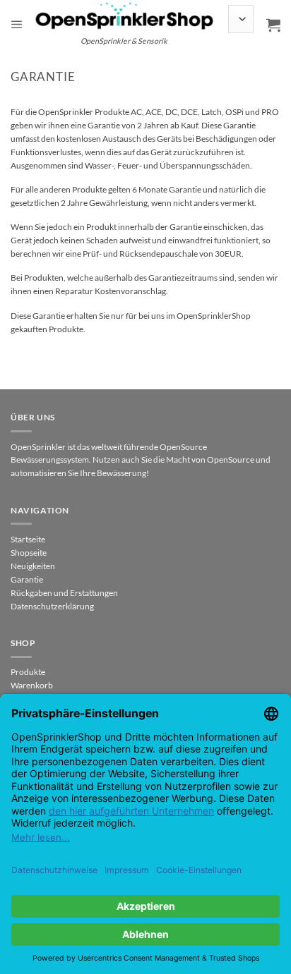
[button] (17, 24)
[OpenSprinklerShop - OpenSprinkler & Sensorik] (124, 15)
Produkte (28, 671)
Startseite (28, 539)
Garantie (27, 579)
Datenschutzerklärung (52, 606)
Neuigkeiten (33, 566)
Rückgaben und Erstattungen (64, 593)
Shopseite (29, 552)
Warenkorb (32, 685)
